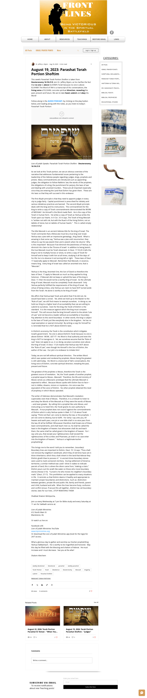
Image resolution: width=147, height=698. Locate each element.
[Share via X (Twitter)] (37, 585)
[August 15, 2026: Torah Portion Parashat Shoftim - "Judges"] (81, 616)
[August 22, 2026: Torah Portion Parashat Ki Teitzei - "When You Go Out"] (42, 616)
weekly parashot (73, 566)
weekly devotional (38, 566)
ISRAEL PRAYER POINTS (44, 50)
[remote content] (61, 115)
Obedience (56, 570)
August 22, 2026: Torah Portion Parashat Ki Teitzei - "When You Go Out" (42, 630)
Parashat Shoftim (46, 574)
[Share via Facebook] (32, 585)
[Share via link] (47, 585)
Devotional (51, 566)
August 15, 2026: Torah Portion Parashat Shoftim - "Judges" (79, 630)
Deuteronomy (67, 570)
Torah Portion (37, 570)
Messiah (78, 570)
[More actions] (91, 64)
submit (35, 574)
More (59, 50)
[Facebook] (112, 32)
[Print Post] (52, 585)
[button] (64, 39)
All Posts (28, 50)
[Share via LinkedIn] (42, 585)
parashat (61, 566)
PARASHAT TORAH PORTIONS (41, 578)
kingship (87, 570)
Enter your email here (70, 678)
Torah (47, 570)
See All (96, 602)
